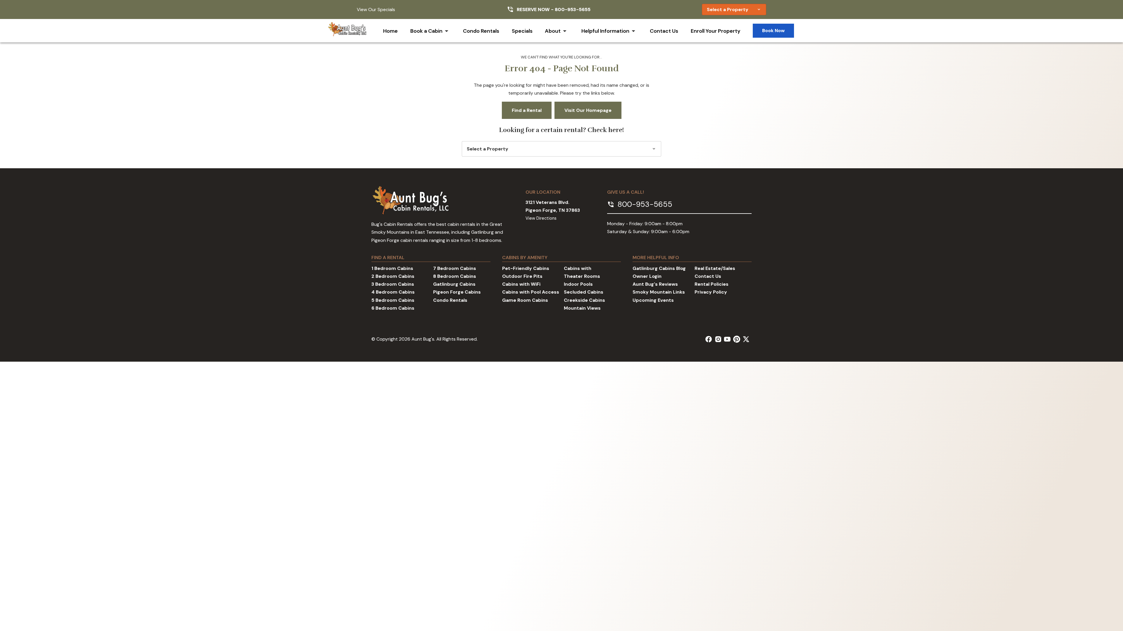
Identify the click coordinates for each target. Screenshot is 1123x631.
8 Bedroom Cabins (454, 276)
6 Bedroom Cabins (392, 308)
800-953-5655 (572, 9)
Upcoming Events (653, 300)
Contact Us (664, 30)
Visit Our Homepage (588, 110)
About (553, 30)
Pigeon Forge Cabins (457, 292)
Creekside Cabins (584, 300)
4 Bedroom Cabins (393, 292)
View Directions (541, 218)
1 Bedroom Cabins (392, 268)
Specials (522, 30)
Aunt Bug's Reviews (655, 284)
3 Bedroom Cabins (392, 284)
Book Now (773, 30)
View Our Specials (376, 9)
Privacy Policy (711, 292)
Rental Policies (711, 284)
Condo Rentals (481, 30)
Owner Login (647, 276)
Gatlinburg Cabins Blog (659, 268)
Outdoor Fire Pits (522, 276)
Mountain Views (582, 308)
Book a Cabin (426, 30)
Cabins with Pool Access (530, 292)
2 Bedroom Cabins (392, 276)
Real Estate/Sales (715, 268)
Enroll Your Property (715, 30)
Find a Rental (527, 110)
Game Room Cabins (525, 300)
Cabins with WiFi (521, 284)
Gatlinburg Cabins (454, 284)
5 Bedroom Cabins (392, 300)
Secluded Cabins (583, 292)
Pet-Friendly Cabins (525, 268)
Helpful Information (605, 30)
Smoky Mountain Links (659, 292)
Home (390, 30)
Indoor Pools (578, 284)
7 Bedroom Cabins (454, 268)
